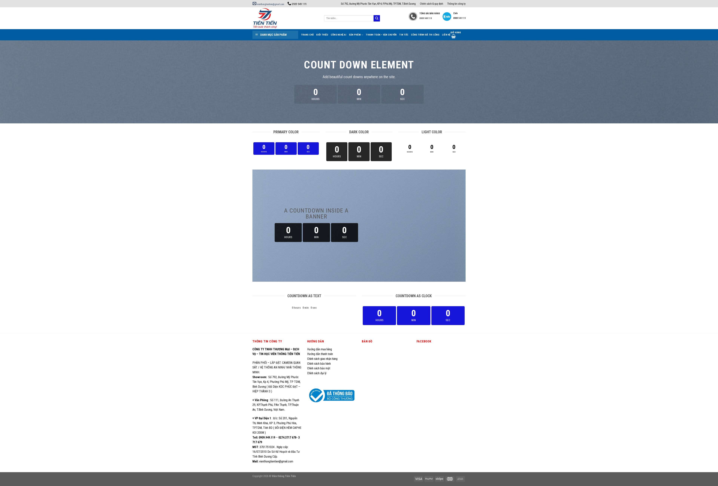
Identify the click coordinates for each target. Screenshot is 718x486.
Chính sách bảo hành (319, 363)
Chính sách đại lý (317, 373)
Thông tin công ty (456, 3)
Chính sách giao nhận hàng (322, 359)
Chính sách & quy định (431, 3)
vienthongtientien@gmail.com (270, 4)
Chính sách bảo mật (318, 368)
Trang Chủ (307, 34)
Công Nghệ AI (338, 34)
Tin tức (403, 34)
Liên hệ (446, 34)
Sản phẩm (355, 34)
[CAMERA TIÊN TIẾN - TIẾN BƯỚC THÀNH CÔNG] (285, 18)
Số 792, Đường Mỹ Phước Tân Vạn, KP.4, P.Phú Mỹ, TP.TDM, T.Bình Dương (378, 3)
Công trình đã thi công (425, 34)
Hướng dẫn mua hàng (319, 349)
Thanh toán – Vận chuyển (381, 34)
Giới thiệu (322, 34)
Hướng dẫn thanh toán (320, 354)
